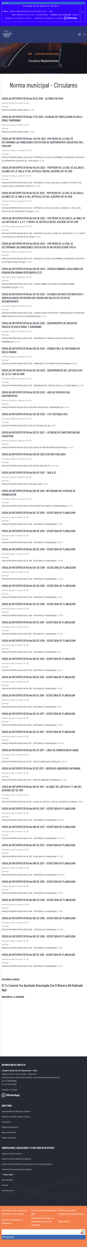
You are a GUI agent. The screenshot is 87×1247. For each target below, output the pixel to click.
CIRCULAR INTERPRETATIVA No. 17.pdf (15, 131)
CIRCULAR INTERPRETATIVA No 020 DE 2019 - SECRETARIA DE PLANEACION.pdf (29, 652)
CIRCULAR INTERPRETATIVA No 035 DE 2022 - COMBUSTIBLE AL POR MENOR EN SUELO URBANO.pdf (36, 363)
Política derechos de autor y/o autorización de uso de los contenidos (43, 1221)
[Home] (7, 34)
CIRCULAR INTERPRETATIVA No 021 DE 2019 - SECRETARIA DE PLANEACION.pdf (29, 633)
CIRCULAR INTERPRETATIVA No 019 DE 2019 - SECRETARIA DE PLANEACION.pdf (29, 670)
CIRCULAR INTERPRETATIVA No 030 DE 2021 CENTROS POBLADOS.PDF (26, 465)
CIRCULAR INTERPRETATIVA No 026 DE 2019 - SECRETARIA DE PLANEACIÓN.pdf (29, 542)
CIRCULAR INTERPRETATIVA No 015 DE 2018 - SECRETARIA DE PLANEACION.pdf (29, 706)
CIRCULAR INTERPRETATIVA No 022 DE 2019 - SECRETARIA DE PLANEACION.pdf (29, 615)
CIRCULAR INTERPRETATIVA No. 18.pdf (15, 110)
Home (30, 53)
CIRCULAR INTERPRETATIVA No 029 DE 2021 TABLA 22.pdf (21, 484)
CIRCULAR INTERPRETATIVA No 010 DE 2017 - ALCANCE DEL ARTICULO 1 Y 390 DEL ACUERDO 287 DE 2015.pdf (39, 801)
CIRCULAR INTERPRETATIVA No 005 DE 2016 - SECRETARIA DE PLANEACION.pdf (29, 893)
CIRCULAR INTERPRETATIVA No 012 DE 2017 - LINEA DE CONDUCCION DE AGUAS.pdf (30, 761)
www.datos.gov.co (8, 1190)
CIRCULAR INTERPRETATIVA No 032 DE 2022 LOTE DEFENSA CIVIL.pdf (26, 425)
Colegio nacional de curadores (12, 1153)
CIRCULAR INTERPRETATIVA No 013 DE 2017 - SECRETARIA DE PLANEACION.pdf (29, 743)
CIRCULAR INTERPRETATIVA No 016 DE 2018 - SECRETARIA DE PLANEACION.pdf (29, 688)
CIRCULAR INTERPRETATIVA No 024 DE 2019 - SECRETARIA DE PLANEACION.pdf (29, 579)
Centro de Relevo (7, 1180)
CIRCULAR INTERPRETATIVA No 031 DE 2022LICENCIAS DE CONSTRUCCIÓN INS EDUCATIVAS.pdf (34, 447)
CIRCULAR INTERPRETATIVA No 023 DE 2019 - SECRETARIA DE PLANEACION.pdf (29, 597)
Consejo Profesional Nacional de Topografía (16, 1169)
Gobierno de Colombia (9, 1137)
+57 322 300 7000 (62, 11)
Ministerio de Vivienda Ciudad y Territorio (16, 1116)
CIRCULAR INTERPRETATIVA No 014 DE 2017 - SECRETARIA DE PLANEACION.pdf (29, 725)
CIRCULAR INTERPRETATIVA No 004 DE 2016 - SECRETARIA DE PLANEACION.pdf (29, 911)
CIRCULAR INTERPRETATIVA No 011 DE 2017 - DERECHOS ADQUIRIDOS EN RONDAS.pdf (31, 780)
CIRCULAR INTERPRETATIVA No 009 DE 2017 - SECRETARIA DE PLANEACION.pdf (29, 820)
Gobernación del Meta (9, 1132)
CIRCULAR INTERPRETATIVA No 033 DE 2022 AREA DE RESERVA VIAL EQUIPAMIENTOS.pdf (32, 407)
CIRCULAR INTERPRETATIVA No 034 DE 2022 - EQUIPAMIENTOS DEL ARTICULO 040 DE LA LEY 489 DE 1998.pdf (39, 385)
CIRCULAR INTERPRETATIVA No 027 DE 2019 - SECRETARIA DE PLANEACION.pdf (29, 524)
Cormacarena (6, 1122)
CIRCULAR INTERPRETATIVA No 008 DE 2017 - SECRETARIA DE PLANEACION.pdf (29, 838)
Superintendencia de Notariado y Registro (16, 1111)
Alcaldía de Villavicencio (10, 1127)
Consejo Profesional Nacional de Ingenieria (16, 1158)
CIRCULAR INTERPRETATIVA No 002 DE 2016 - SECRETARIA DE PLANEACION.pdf (29, 947)
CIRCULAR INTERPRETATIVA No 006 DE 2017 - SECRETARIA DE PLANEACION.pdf (29, 874)
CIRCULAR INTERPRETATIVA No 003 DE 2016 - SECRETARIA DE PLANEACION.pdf (29, 929)
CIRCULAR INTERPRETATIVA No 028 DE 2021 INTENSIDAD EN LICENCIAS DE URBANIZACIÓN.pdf (34, 505)
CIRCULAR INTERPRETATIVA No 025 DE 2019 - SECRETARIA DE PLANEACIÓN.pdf (29, 560)
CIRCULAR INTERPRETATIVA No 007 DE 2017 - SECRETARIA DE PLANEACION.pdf (29, 856)
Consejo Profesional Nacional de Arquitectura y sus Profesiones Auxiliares (27, 1164)
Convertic (5, 1185)
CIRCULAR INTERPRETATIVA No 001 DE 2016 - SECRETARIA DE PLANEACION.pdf (29, 966)
